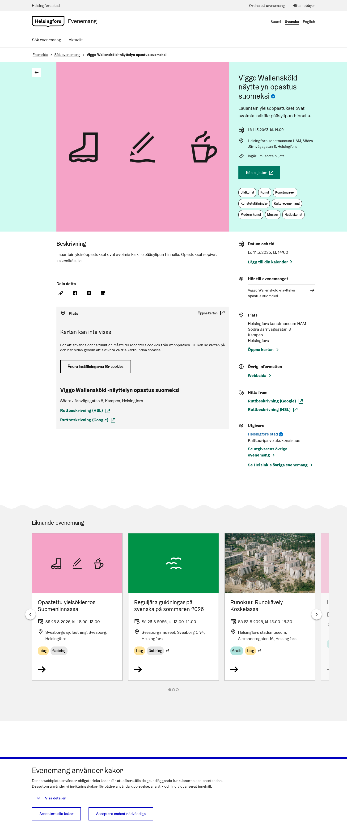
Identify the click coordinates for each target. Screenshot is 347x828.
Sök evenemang (46, 39)
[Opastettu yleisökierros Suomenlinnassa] (77, 607)
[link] (48, 21)
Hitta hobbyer (303, 5)
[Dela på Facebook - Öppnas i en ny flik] (75, 293)
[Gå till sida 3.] (177, 689)
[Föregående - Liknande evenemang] (30, 614)
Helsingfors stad (46, 5)
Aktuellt (76, 39)
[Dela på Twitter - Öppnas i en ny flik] (89, 293)
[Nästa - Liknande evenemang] (316, 614)
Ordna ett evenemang (267, 5)
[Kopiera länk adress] (60, 293)
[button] (247, 192)
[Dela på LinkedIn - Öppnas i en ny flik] (103, 293)
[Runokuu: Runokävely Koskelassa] (269, 607)
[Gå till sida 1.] (169, 689)
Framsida (40, 54)
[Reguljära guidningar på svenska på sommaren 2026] (173, 607)
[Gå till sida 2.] (173, 689)
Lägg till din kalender (268, 262)
